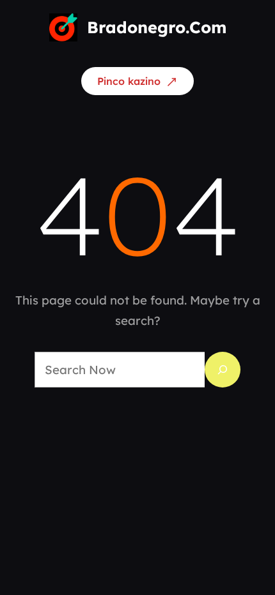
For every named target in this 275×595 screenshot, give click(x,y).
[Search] (222, 370)
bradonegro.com (156, 27)
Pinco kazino (129, 81)
